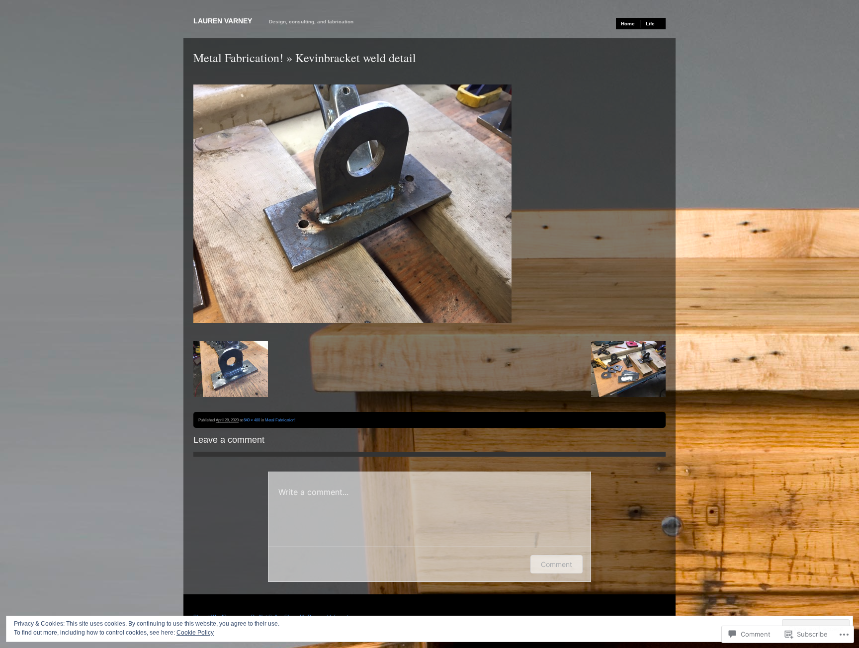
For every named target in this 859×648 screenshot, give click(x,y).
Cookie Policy (195, 632)
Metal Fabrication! (238, 58)
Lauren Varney (222, 21)
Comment (556, 564)
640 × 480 (252, 419)
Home (628, 23)
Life (650, 23)
